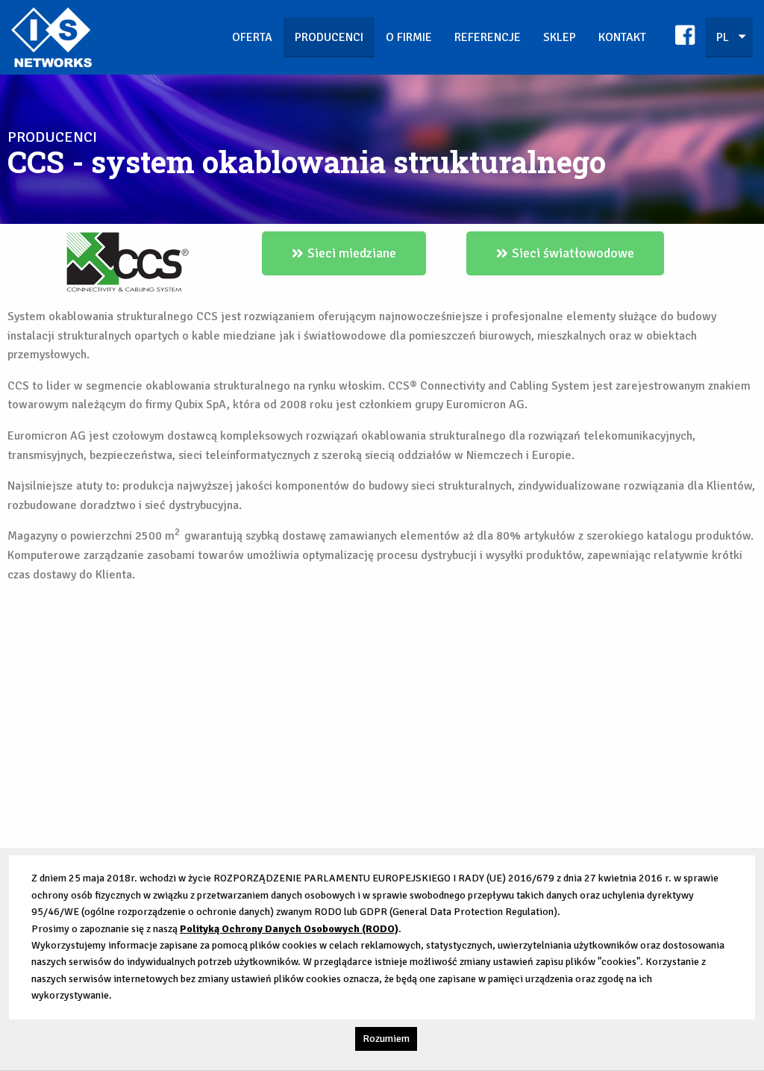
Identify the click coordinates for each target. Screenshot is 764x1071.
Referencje (487, 37)
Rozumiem (386, 1038)
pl (722, 37)
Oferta (252, 37)
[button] (344, 253)
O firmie (409, 37)
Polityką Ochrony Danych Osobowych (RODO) (289, 928)
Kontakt (622, 37)
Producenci (329, 37)
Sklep (559, 37)
